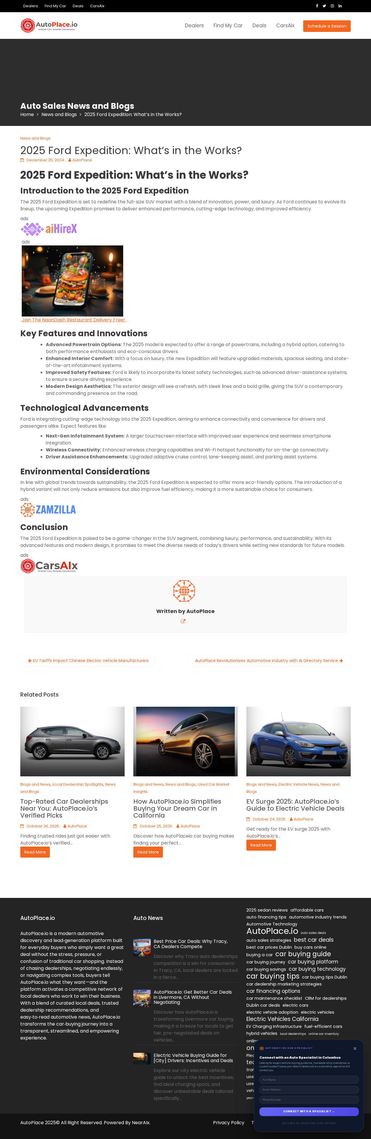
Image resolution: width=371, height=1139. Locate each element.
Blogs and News (35, 784)
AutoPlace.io (272, 931)
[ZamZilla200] (49, 510)
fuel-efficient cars (323, 1026)
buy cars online (310, 947)
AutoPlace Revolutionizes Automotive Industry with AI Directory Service (266, 660)
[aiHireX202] (49, 229)
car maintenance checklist (274, 998)
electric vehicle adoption (272, 1012)
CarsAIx (97, 6)
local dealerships (293, 1034)
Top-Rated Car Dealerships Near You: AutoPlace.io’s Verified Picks (64, 808)
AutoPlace (82, 160)
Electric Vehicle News (299, 784)
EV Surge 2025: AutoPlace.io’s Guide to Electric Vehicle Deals (295, 805)
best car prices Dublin (269, 947)
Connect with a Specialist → (309, 1111)
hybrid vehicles (261, 1033)
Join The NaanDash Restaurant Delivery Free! (74, 320)
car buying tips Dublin (324, 977)
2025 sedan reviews (267, 910)
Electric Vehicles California (282, 1019)
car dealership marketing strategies (284, 984)
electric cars (295, 1005)
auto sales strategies (268, 940)
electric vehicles (317, 1012)
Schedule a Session (327, 26)
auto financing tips (266, 917)
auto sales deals (313, 933)
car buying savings (266, 969)
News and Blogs (35, 138)
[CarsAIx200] (49, 566)
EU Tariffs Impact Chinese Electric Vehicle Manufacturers (91, 660)
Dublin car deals (263, 1005)
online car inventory (324, 1034)
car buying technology (317, 969)
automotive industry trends (318, 917)
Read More (35, 852)
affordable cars (307, 910)
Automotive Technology (271, 924)
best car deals (314, 939)
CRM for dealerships (326, 998)
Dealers (30, 6)
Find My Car (55, 6)
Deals (78, 6)
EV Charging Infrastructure (274, 1026)
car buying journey (265, 962)
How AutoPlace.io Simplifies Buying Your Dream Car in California (177, 808)
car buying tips (272, 976)
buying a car (259, 955)
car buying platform (313, 961)
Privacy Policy (228, 1122)
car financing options (273, 991)
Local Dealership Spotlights (77, 784)
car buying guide (303, 954)
